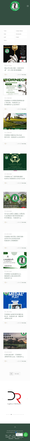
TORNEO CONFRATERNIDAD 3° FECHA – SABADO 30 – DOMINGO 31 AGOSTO (14, 103)
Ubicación (17, 438)
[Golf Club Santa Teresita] (15, 6)
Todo (5, 31)
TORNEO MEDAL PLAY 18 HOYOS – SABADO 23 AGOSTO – (14, 137)
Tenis (5, 40)
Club (5, 34)
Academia (8, 437)
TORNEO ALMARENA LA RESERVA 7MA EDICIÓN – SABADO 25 (13, 276)
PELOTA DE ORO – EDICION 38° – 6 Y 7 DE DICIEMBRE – (14, 69)
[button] (3, 399)
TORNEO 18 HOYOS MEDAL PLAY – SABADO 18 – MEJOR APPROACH (13, 316)
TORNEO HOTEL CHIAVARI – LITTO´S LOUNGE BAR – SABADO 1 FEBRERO (14, 239)
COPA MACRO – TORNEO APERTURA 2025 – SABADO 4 (14, 356)
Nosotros (11, 438)
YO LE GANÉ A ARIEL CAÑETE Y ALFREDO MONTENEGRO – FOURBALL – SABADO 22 (14, 216)
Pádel (17, 37)
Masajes (14, 437)
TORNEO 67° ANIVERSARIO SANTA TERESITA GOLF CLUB (14, 178)
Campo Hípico (19, 31)
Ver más (24, 74)
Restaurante (20, 437)
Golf (5, 37)
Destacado (18, 34)
